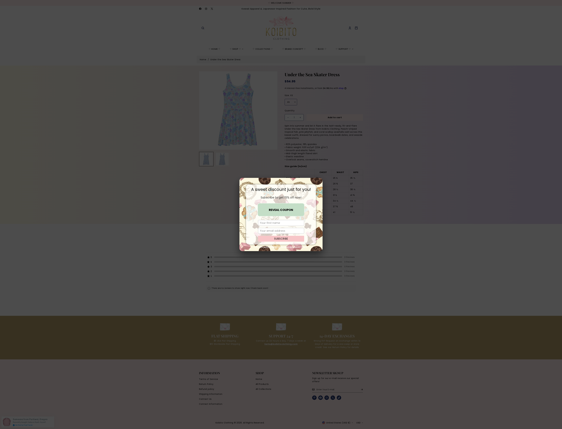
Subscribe (281, 238)
